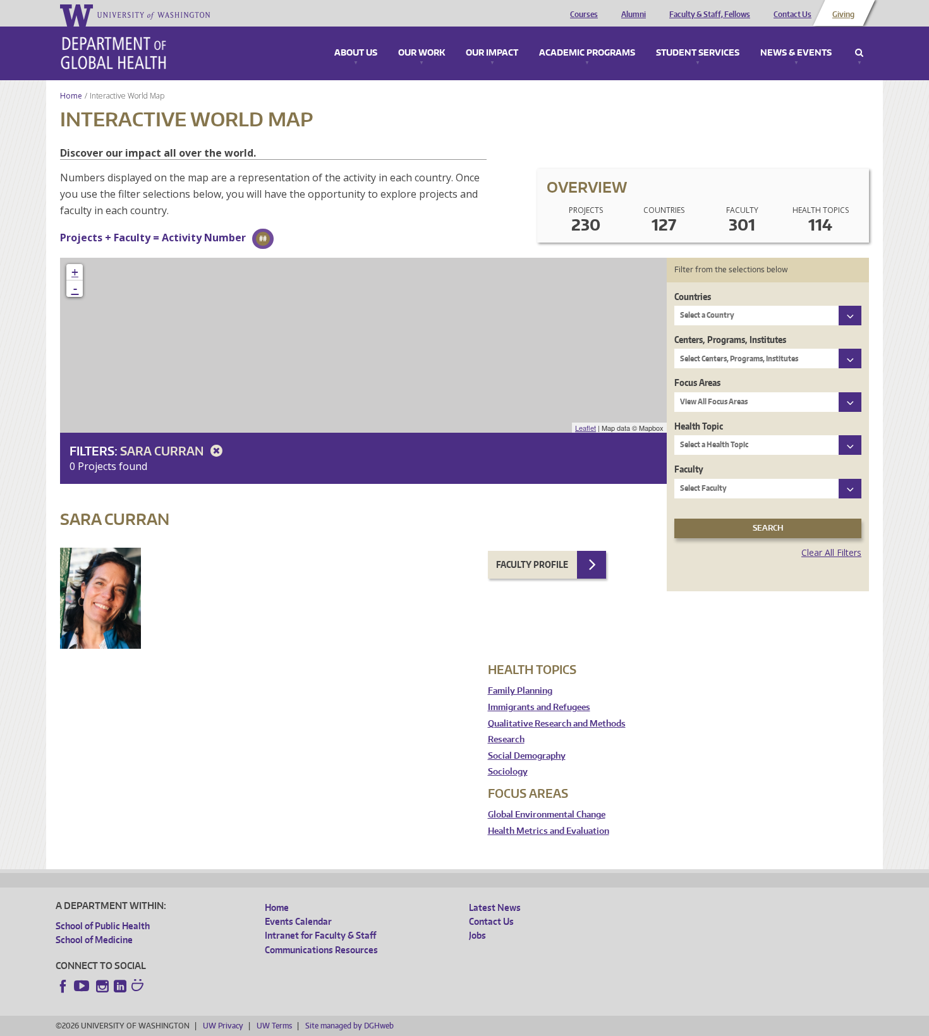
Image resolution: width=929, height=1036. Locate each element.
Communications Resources (321, 949)
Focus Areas (697, 382)
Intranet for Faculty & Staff (320, 935)
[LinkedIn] (120, 986)
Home (71, 95)
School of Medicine (94, 939)
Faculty (688, 469)
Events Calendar (298, 921)
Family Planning (520, 691)
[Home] (113, 53)
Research (506, 739)
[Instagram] (102, 986)
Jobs (477, 935)
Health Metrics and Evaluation (548, 831)
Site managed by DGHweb (349, 1025)
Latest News (495, 907)
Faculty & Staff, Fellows (709, 14)
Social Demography (527, 756)
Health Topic (698, 426)
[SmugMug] (139, 986)
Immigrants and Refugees (539, 707)
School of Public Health (103, 925)
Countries (692, 296)
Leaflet (585, 428)
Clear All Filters (831, 552)
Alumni (633, 14)
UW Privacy (223, 1025)
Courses (584, 14)
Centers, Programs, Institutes (730, 339)
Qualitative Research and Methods (557, 723)
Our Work (421, 53)
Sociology (508, 771)
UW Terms (274, 1025)
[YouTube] (82, 986)
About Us (355, 53)
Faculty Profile (532, 564)
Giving (843, 14)
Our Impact (492, 53)
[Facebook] (63, 986)
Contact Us (792, 14)
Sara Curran (163, 450)
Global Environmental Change (546, 814)
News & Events (796, 53)
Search (859, 53)
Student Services (697, 53)
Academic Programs (587, 53)
